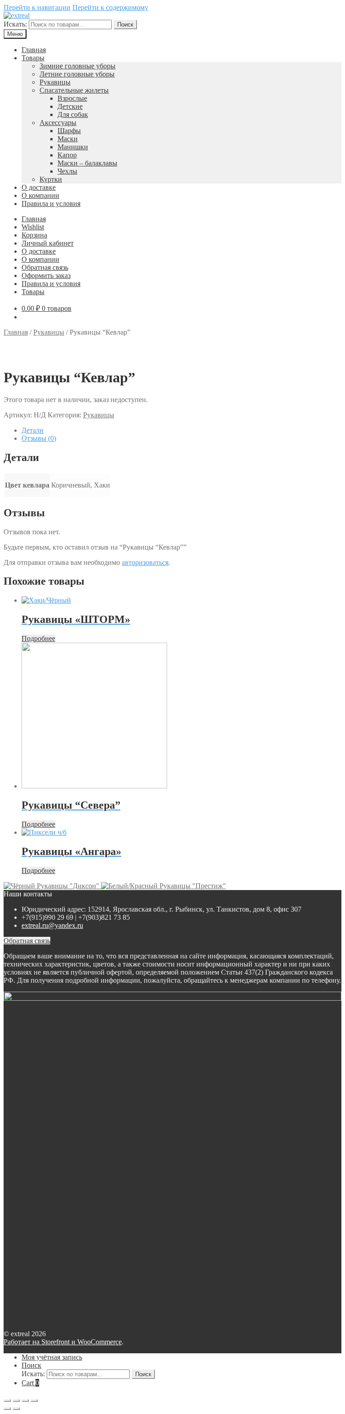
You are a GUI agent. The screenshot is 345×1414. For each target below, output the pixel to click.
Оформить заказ (46, 275)
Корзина (34, 235)
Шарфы (69, 130)
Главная (34, 50)
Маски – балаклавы (87, 163)
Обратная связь (45, 267)
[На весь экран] (25, 1400)
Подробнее (38, 638)
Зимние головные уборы (77, 66)
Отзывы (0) (39, 438)
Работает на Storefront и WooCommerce (63, 1342)
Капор (67, 155)
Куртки (51, 179)
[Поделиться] (16, 1400)
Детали (33, 430)
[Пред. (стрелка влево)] (7, 1408)
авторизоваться (145, 562)
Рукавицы (55, 82)
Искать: (15, 24)
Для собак (73, 114)
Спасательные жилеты (74, 90)
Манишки (73, 147)
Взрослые (72, 98)
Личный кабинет (48, 243)
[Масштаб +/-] (34, 1400)
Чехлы (67, 171)
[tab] (181, 430)
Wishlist (33, 227)
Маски (68, 139)
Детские (70, 106)
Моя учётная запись (52, 1357)
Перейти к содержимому (110, 7)
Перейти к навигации (37, 7)
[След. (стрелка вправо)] (16, 1408)
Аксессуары (58, 122)
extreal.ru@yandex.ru (52, 925)
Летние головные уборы (77, 74)
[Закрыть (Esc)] (7, 1400)
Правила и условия (51, 203)
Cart (30, 1383)
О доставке (39, 187)
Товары (33, 58)
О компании (40, 195)
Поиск (125, 24)
